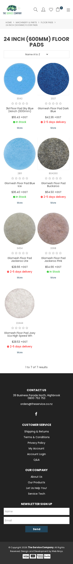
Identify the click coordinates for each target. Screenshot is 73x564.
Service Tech (36, 494)
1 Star (12, 103)
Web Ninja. (57, 551)
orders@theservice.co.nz (36, 404)
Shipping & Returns (36, 431)
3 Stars (19, 103)
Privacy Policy (36, 443)
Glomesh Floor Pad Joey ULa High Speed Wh (19, 334)
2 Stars (16, 103)
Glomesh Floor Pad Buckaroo (53, 184)
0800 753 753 (36, 398)
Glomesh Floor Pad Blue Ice (19, 184)
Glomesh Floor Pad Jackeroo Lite (19, 259)
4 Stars (23, 103)
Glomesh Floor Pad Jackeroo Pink (53, 259)
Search (36, 9)
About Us (36, 477)
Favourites (51, 9)
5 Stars (26, 103)
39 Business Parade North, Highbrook (36, 395)
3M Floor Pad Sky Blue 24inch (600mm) (20, 110)
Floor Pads (47, 22)
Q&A (36, 460)
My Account (36, 448)
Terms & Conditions (37, 437)
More (19, 128)
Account (43, 9)
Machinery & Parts (26, 22)
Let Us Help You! (36, 488)
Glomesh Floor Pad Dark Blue (53, 110)
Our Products (36, 482)
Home (9, 22)
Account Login (36, 454)
